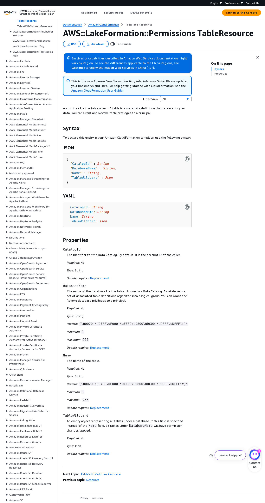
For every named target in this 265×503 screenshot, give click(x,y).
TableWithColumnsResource (101, 474)
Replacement (99, 278)
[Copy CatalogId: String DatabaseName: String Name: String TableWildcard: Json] (187, 207)
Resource (93, 480)
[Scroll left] (77, 12)
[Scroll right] (154, 12)
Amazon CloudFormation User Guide (97, 90)
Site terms (97, 497)
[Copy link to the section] (60, 128)
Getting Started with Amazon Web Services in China (109, 68)
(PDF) (150, 68)
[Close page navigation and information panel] (257, 57)
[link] (138, 25)
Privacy (84, 497)
